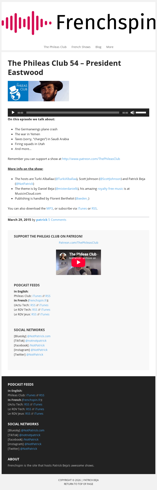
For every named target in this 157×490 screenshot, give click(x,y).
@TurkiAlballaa (65, 179)
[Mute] (132, 113)
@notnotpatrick (35, 341)
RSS (94, 208)
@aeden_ (82, 198)
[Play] (13, 113)
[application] (78, 112)
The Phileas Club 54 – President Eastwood (64, 67)
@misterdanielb (67, 188)
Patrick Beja (91, 480)
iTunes (82, 208)
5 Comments (57, 220)
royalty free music (110, 188)
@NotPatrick (24, 184)
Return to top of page (78, 484)
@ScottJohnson (110, 179)
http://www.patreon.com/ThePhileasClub (91, 159)
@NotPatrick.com (38, 336)
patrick (41, 220)
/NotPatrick (37, 345)
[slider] (141, 112)
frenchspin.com (79, 11)
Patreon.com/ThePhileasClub (78, 242)
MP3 (49, 208)
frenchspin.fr (38, 300)
